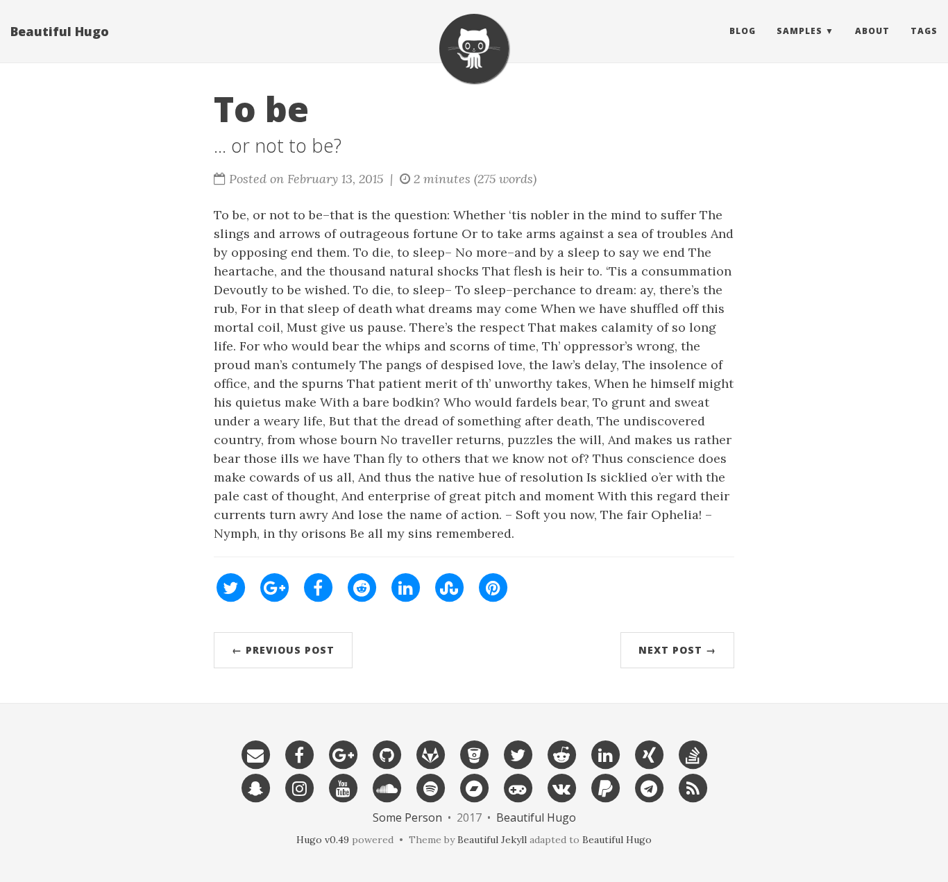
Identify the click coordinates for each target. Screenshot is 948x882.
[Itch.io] (517, 787)
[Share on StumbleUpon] (449, 587)
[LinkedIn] (605, 754)
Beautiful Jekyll (492, 839)
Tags (924, 31)
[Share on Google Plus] (274, 587)
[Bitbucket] (474, 754)
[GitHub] (386, 754)
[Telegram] (649, 787)
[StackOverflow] (692, 754)
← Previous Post (283, 649)
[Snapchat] (255, 787)
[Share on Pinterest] (492, 587)
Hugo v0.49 (322, 839)
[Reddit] (561, 754)
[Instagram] (299, 787)
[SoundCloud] (386, 787)
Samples (799, 31)
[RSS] (692, 787)
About (872, 31)
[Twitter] (517, 754)
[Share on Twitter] (230, 587)
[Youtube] (342, 787)
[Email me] (255, 754)
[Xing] (649, 754)
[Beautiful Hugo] (474, 48)
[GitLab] (430, 754)
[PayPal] (605, 787)
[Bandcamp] (474, 787)
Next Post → (677, 649)
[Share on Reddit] (361, 587)
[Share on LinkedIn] (405, 587)
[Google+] (342, 754)
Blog (742, 31)
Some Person (407, 817)
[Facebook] (299, 754)
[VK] (561, 787)
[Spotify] (430, 787)
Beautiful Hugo (59, 31)
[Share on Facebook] (318, 587)
